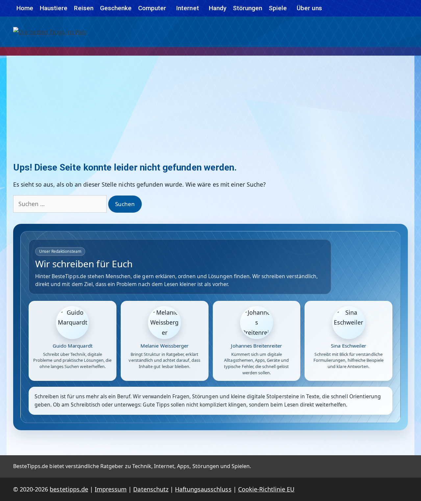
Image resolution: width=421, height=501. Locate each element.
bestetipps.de (69, 489)
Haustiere (53, 8)
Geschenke (116, 8)
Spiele (278, 8)
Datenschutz (150, 489)
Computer (152, 8)
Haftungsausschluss (203, 489)
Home (24, 8)
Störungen (247, 8)
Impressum (111, 489)
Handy (217, 8)
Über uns (309, 8)
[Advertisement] (210, 105)
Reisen (83, 8)
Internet (187, 8)
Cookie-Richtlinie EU (266, 489)
